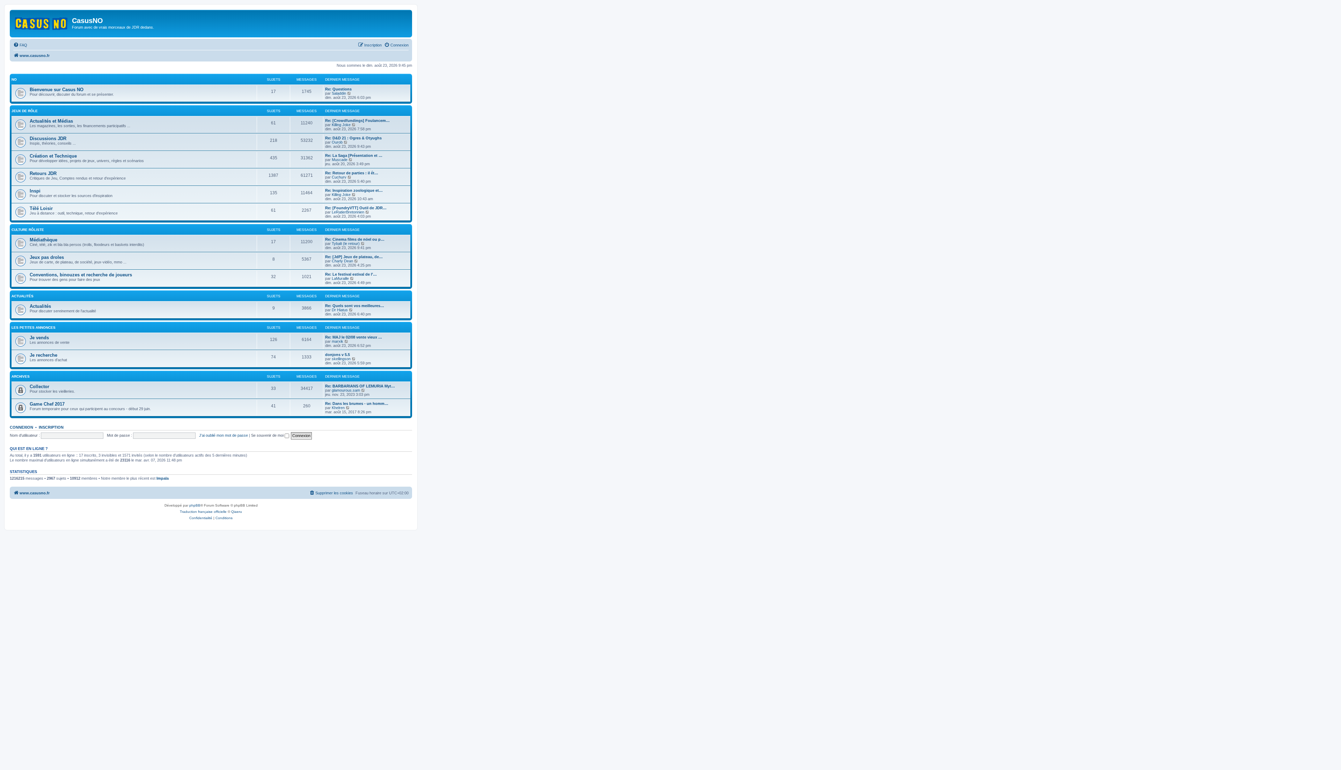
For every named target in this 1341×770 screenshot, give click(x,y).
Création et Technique (53, 156)
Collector (39, 386)
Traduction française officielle (203, 512)
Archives (21, 376)
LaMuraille (340, 278)
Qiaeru (236, 512)
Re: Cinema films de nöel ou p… (354, 239)
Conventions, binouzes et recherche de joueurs (81, 274)
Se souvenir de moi (268, 435)
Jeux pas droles (47, 257)
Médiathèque (43, 239)
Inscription (51, 427)
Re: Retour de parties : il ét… (351, 173)
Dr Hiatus (340, 310)
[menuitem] (20, 45)
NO (14, 79)
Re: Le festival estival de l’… (351, 274)
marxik (337, 341)
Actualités (23, 296)
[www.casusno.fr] (42, 22)
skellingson (341, 359)
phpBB (194, 505)
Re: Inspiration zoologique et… (354, 190)
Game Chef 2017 (47, 404)
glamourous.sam (346, 390)
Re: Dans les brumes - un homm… (356, 403)
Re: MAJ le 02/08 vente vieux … (353, 337)
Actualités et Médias (51, 121)
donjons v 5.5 (337, 355)
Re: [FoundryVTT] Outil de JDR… (356, 208)
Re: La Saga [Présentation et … (353, 155)
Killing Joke (341, 125)
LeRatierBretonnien (348, 212)
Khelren (338, 408)
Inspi (35, 191)
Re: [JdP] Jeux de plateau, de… (354, 257)
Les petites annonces (34, 327)
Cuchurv (339, 177)
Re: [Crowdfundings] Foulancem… (357, 120)
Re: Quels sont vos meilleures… (354, 306)
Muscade (339, 160)
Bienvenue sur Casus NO (56, 89)
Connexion (21, 427)
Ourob (337, 142)
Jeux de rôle (25, 111)
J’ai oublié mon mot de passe (223, 435)
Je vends (39, 337)
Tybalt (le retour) (346, 243)
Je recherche (43, 355)
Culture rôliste (28, 230)
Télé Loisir (41, 208)
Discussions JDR (48, 138)
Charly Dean (342, 261)
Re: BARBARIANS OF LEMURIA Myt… (360, 386)
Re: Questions (338, 89)
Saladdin (339, 93)
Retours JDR (43, 173)
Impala (162, 478)
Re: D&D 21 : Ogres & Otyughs (353, 138)
